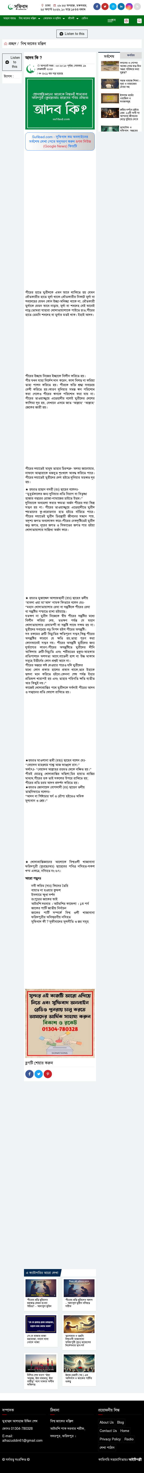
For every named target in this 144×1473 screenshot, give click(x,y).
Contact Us (108, 1431)
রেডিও (85, 18)
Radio (129, 1439)
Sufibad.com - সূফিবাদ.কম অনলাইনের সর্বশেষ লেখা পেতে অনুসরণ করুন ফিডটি (60, 141)
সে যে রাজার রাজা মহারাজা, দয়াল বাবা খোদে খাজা (37, 1339)
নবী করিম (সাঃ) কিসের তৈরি (49, 886)
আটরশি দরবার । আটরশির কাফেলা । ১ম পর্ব (60, 904)
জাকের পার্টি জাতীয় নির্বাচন (48, 908)
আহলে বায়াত (9, 18)
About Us (107, 1422)
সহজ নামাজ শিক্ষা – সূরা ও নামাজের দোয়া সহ (130, 84)
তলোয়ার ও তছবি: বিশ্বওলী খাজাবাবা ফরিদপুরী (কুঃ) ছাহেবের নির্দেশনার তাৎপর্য (78, 1340)
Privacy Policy (110, 1439)
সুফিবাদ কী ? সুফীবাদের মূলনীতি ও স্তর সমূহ (60, 922)
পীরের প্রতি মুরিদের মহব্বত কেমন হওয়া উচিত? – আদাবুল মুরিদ (39, 1303)
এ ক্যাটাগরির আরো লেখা (42, 1273)
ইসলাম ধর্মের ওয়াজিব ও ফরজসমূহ (127, 98)
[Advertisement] (60, 178)
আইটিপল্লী (135, 1460)
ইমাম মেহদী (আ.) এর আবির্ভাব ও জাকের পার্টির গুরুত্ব (78, 1378)
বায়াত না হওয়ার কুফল (46, 890)
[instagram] (113, 6)
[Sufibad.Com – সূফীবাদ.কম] (18, 7)
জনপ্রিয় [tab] (131, 55)
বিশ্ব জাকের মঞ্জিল (27, 18)
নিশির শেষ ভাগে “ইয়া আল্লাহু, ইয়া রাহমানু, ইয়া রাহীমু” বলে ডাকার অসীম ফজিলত (40, 1379)
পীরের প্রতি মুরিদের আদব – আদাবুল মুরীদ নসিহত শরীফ (78, 1303)
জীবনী (71, 18)
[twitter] (105, 6)
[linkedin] (121, 6)
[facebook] (96, 6)
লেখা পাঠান (107, 1448)
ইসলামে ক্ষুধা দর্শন (43, 895)
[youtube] (129, 6)
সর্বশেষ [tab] (109, 56)
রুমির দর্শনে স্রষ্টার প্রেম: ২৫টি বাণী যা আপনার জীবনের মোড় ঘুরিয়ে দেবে (130, 114)
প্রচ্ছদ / (13, 43)
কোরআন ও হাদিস (52, 18)
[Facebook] (29, 1074)
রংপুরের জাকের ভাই (44, 899)
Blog (120, 1422)
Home (124, 1431)
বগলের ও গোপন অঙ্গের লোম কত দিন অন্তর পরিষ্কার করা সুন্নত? (130, 67)
